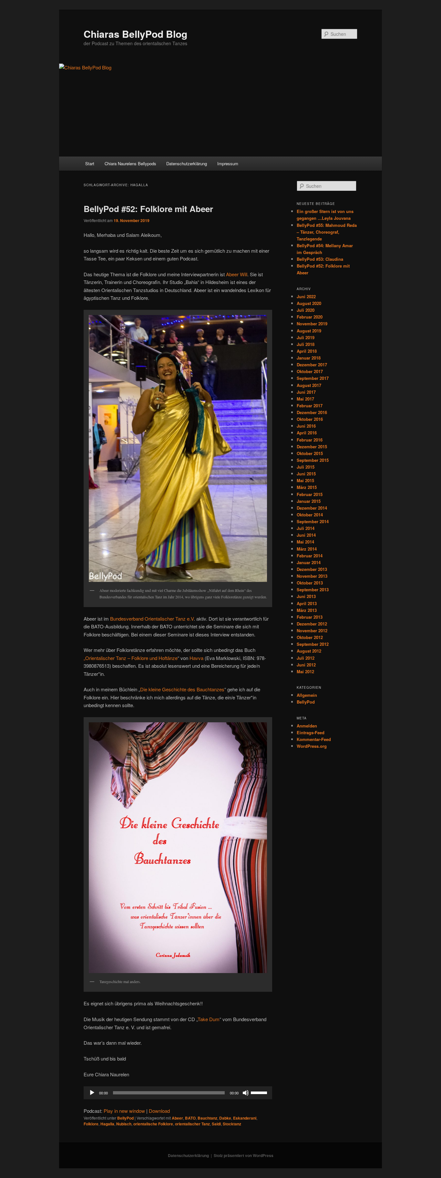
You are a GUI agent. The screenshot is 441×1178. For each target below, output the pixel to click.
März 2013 (307, 610)
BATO (190, 1118)
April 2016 (307, 433)
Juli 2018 (305, 344)
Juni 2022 (306, 296)
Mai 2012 (305, 671)
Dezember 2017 (312, 364)
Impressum (227, 163)
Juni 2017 (306, 392)
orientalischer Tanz (192, 1124)
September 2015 (313, 460)
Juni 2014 (306, 535)
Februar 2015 (310, 494)
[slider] (260, 1092)
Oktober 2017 (310, 371)
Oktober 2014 (310, 515)
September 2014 (313, 521)
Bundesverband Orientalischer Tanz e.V (152, 618)
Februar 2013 (310, 617)
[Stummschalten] (245, 1093)
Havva (196, 658)
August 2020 (309, 303)
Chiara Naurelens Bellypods (130, 163)
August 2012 (309, 651)
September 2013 (313, 589)
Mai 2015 (305, 480)
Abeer (177, 1118)
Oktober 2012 (310, 637)
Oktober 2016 (310, 419)
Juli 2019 (305, 337)
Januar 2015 (309, 501)
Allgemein (307, 695)
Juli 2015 (305, 467)
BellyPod (125, 1118)
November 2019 (312, 323)
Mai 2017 (305, 399)
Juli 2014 (305, 528)
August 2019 (309, 331)
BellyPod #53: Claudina (320, 259)
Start (89, 163)
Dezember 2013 (312, 569)
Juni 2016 (306, 426)
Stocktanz (232, 1124)
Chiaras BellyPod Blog (135, 34)
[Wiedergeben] (92, 1093)
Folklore (91, 1124)
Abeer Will (236, 274)
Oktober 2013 (310, 583)
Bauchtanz (207, 1118)
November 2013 (312, 576)
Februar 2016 (310, 440)
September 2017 (313, 378)
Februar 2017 (310, 405)
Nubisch (123, 1124)
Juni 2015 (306, 474)
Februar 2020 (310, 317)
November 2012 (312, 630)
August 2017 (309, 385)
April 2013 (307, 603)
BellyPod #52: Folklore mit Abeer (148, 209)
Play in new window (124, 1110)
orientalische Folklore (153, 1124)
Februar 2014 (310, 556)
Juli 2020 (305, 310)
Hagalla (107, 1124)
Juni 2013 (306, 596)
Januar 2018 (309, 358)
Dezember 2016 (312, 412)
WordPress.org (312, 746)
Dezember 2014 (312, 508)
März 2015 (307, 487)
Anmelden (307, 726)
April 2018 (307, 351)
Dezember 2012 (312, 624)
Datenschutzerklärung (186, 163)
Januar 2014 (309, 562)
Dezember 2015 (312, 446)
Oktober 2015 (310, 453)
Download (159, 1110)
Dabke (225, 1118)
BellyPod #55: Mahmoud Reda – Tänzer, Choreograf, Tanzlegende (327, 232)
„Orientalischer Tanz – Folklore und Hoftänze (131, 658)
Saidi (216, 1124)
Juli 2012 (305, 658)
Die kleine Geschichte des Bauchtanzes (182, 689)
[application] (178, 1092)
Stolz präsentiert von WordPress (243, 1155)
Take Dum (209, 1019)
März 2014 (307, 549)
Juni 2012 (306, 665)
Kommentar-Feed (314, 739)
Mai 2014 (305, 542)
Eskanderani (244, 1118)
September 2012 (313, 644)
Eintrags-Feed (310, 732)
